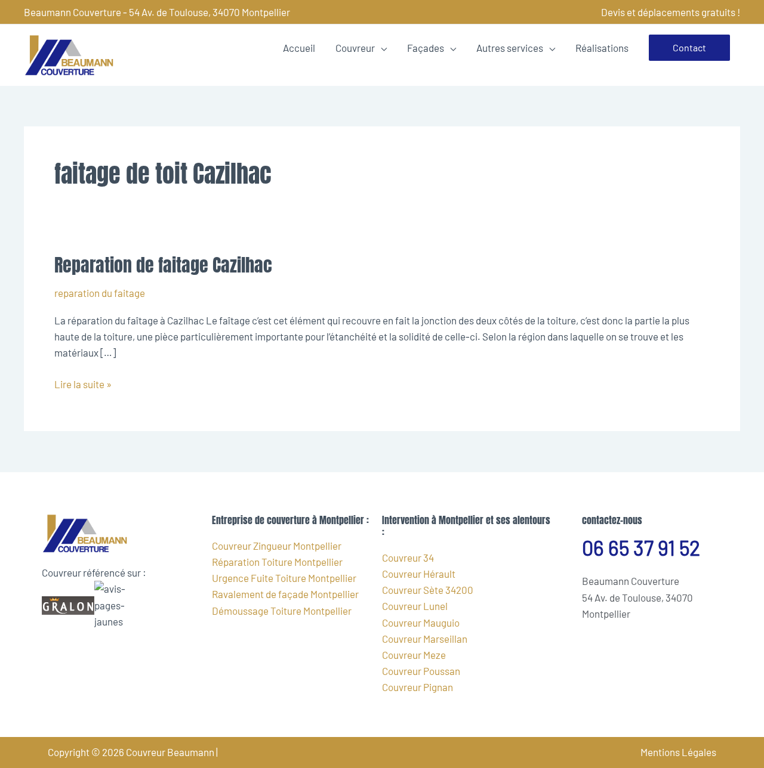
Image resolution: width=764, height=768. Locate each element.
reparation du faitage (99, 293)
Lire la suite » (83, 383)
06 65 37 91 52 (641, 547)
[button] (689, 48)
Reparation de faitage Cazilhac (163, 265)
